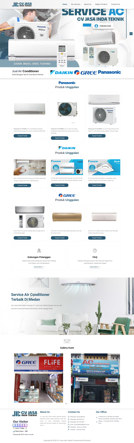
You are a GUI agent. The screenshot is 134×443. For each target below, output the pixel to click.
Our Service (75, 4)
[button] (2, 33)
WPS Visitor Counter (27, 434)
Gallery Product (101, 4)
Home (65, 4)
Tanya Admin (38, 267)
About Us (87, 4)
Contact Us (115, 4)
